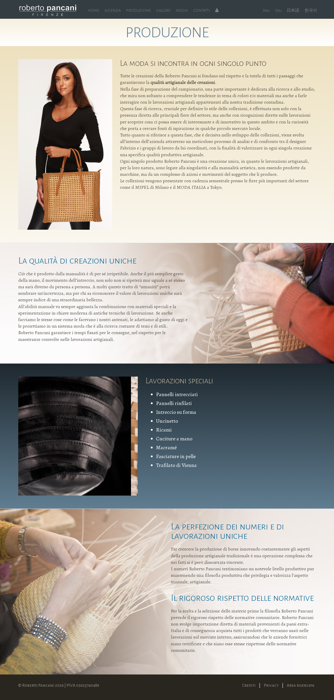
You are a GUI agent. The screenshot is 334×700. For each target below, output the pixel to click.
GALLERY (163, 10)
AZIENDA (112, 10)
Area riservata (300, 685)
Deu (278, 10)
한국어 (311, 10)
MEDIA (182, 10)
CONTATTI (201, 10)
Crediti (249, 685)
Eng (266, 10)
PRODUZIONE (138, 10)
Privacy (271, 685)
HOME (93, 10)
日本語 (293, 10)
